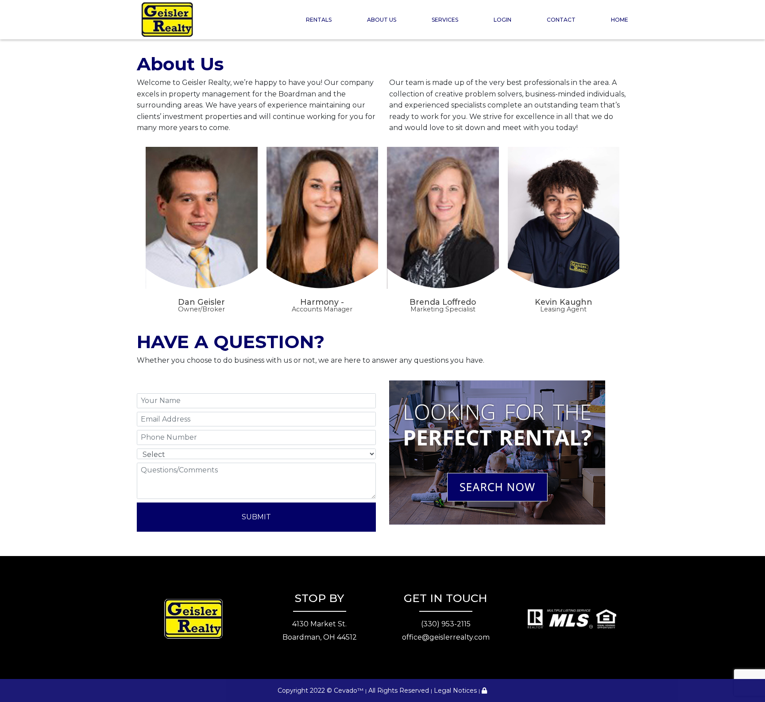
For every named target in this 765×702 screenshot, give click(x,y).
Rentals (319, 19)
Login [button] (502, 19)
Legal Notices (455, 690)
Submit (256, 517)
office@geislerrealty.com (446, 637)
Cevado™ (348, 690)
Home (619, 19)
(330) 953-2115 (446, 624)
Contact (561, 19)
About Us (381, 19)
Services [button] (445, 19)
